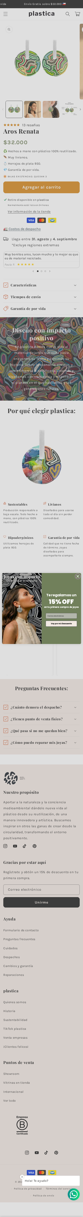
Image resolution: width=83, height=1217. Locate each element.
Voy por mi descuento (61, 623)
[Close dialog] (77, 576)
